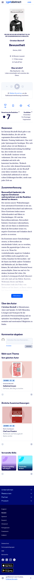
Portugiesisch (5, 527)
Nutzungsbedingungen (7, 547)
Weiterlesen (17, 296)
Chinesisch (4, 524)
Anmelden (8, 345)
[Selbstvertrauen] (17, 369)
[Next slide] (31, 394)
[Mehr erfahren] (19, 112)
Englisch (3, 509)
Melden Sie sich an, (16, 93)
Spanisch (4, 516)
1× (7, 86)
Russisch (4, 520)
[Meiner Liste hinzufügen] (21, 106)
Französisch (4, 531)
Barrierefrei (4, 554)
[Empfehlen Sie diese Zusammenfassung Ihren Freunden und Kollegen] (28, 106)
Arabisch (4, 535)
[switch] (17, 86)
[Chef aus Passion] (17, 415)
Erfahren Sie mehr (11, 579)
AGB (2, 551)
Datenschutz (5, 543)
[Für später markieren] (13, 106)
